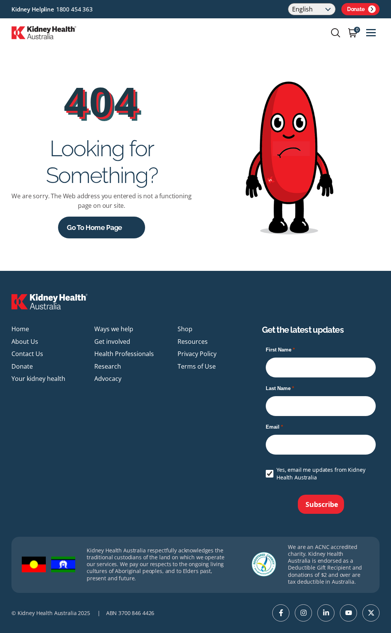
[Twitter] (371, 613)
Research (107, 366)
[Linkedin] (325, 613)
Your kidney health (38, 378)
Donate (355, 9)
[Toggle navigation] (371, 32)
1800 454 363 (74, 9)
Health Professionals (124, 354)
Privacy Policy (197, 354)
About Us (24, 341)
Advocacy (107, 378)
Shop (185, 329)
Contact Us (27, 354)
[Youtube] (348, 613)
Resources (193, 341)
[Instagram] (303, 613)
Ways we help (113, 329)
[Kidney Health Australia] (43, 32)
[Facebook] (280, 613)
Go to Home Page (94, 227)
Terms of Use (197, 366)
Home (20, 329)
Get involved (112, 341)
